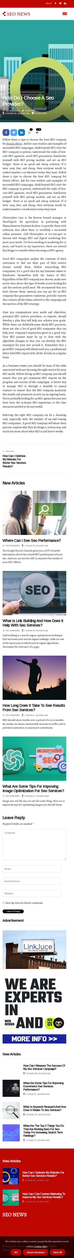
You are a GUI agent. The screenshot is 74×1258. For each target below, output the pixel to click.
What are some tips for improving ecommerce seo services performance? (43, 1086)
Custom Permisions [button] (36, 1252)
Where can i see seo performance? (32, 540)
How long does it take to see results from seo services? (34, 707)
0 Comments (40, 113)
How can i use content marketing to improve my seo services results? (43, 1195)
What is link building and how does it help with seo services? (33, 623)
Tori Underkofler (13, 111)
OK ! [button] (16, 1252)
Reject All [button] (57, 1252)
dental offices (14, 144)
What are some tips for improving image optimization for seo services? (33, 788)
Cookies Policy (40, 1246)
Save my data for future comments (24, 902)
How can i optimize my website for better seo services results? (43, 1174)
